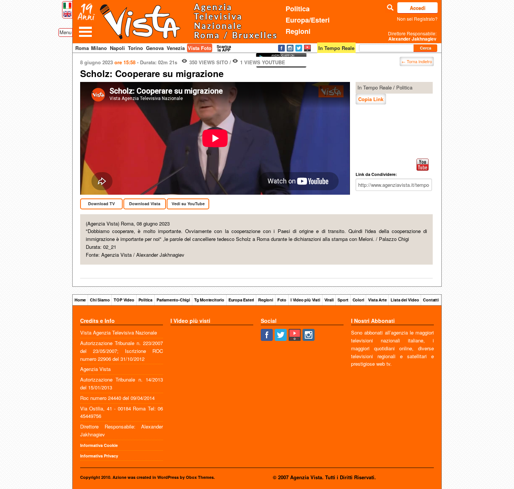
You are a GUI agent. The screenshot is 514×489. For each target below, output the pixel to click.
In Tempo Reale (374, 87)
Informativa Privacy (99, 456)
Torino (135, 47)
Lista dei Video (405, 300)
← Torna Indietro (416, 61)
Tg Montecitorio (209, 300)
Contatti (430, 300)
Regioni (298, 31)
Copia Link (370, 99)
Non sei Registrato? (417, 18)
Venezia (176, 47)
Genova (155, 47)
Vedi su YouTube (188, 203)
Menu (65, 32)
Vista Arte (377, 300)
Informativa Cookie (99, 445)
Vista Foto (199, 47)
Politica (298, 9)
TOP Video (124, 300)
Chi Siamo (99, 300)
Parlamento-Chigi (173, 300)
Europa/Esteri (308, 20)
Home (80, 300)
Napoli (117, 47)
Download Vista (144, 203)
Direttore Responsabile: (412, 36)
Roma (82, 47)
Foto (281, 300)
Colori (358, 300)
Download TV (101, 203)
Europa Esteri (241, 300)
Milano (99, 47)
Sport (343, 300)
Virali (329, 300)
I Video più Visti (305, 300)
